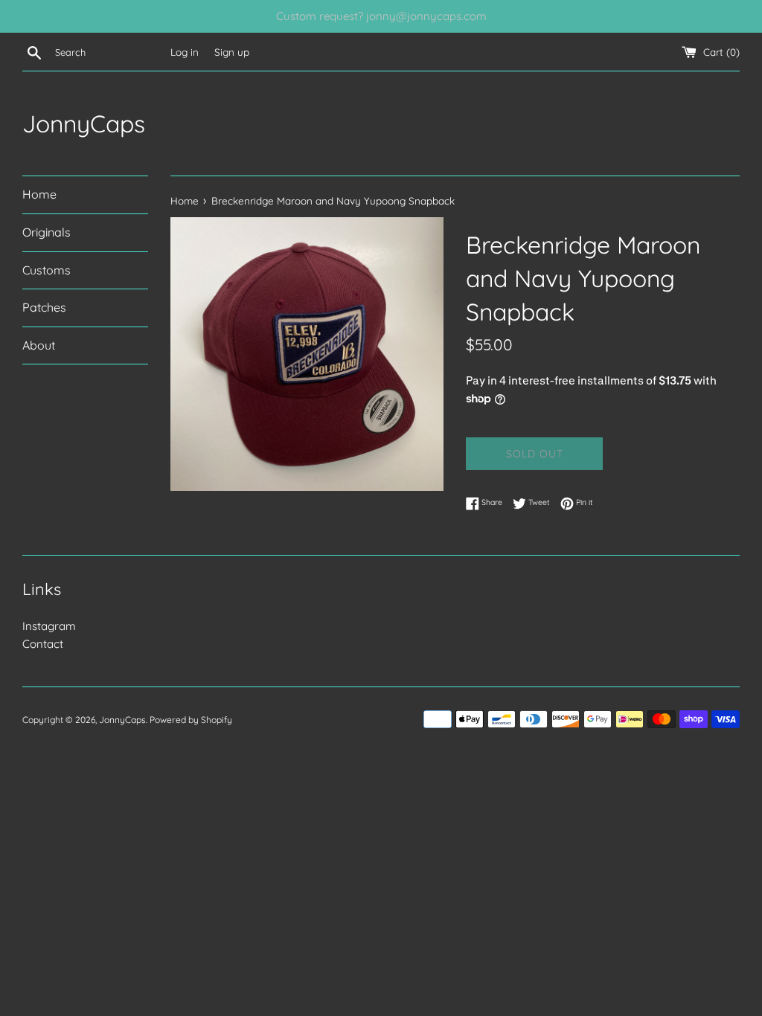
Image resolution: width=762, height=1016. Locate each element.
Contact (42, 644)
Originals (46, 232)
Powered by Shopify (191, 719)
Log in (184, 51)
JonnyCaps (83, 123)
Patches (44, 307)
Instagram (49, 626)
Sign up (231, 51)
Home (39, 194)
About (38, 345)
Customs (46, 270)
